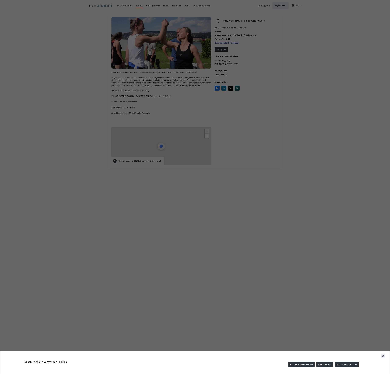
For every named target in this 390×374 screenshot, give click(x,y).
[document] (195, 362)
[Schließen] (383, 356)
